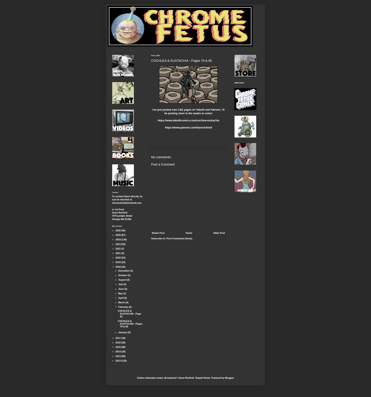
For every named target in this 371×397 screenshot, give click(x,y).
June (121, 289)
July (120, 284)
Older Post (219, 233)
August (122, 280)
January (123, 332)
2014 (118, 351)
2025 (118, 235)
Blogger (229, 378)
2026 (118, 230)
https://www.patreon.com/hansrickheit (188, 127)
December (124, 271)
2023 (118, 244)
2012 (118, 361)
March (122, 302)
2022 (118, 248)
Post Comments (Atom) (179, 238)
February (123, 307)
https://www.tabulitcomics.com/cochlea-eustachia (188, 120)
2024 (118, 239)
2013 (118, 356)
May (120, 293)
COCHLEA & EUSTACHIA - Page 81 (129, 314)
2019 (118, 262)
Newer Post (158, 233)
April (121, 298)
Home (189, 233)
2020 (118, 257)
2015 (118, 347)
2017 (118, 338)
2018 (118, 267)
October (123, 275)
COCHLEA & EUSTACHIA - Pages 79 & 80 (130, 324)
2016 (118, 342)
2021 (118, 253)
